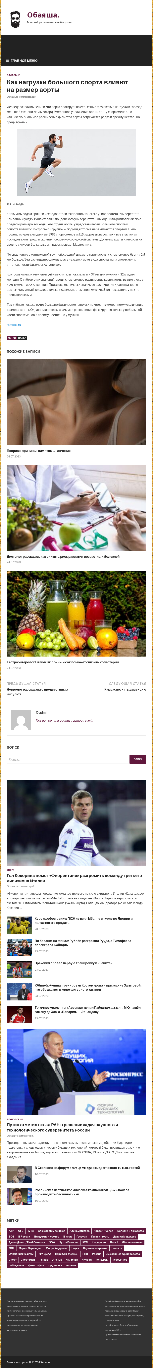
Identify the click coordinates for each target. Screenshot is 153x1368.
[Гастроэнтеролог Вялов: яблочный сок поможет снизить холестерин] (76, 657)
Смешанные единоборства (123, 1253)
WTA (30, 1230)
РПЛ (85, 1253)
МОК (12, 1248)
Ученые (57, 1259)
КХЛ (85, 1242)
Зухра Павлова (68, 1242)
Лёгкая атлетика (132, 1242)
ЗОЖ (52, 1242)
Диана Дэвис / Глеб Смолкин (27, 1242)
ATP (11, 1230)
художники (55, 1265)
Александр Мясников (51, 1230)
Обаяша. (43, 15)
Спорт (11, 870)
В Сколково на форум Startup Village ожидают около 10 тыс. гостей (87, 1168)
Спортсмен (28, 1259)
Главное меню (24, 60)
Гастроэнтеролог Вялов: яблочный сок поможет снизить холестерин (63, 662)
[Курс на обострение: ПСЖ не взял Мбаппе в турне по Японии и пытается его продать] (19, 932)
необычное (120, 1259)
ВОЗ (11, 1236)
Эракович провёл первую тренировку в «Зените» (73, 963)
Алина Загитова (79, 1230)
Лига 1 (114, 1242)
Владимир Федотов (46, 1236)
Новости (117, 1248)
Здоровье (13, 75)
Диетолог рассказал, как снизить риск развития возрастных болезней (63, 556)
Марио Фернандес (30, 1248)
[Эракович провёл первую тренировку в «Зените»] (19, 977)
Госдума (81, 1236)
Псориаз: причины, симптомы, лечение (39, 451)
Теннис (43, 1259)
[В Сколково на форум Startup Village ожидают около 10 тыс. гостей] (19, 1181)
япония (71, 1265)
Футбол (87, 1259)
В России (24, 1236)
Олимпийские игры (21, 1253)
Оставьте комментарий (21, 96)
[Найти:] (76, 759)
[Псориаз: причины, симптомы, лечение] (76, 446)
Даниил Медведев (124, 1236)
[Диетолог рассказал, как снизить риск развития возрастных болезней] (76, 552)
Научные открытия (95, 1248)
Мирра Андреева (56, 1248)
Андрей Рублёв (103, 1230)
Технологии (15, 1119)
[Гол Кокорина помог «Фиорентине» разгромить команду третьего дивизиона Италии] (76, 866)
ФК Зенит (72, 1259)
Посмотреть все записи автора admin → (66, 720)
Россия (96, 1253)
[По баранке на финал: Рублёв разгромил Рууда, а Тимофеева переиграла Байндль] (19, 954)
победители (16, 1265)
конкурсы (102, 1259)
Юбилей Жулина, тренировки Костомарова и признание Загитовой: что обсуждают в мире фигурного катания (88, 987)
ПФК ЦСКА (44, 1253)
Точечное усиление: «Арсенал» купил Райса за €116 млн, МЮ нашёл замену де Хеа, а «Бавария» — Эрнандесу (88, 1010)
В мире (67, 1236)
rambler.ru (14, 324)
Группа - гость (100, 1236)
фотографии (36, 1265)
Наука (22, 337)
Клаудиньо (99, 1242)
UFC (20, 1230)
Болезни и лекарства (130, 1230)
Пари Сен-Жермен (66, 1253)
